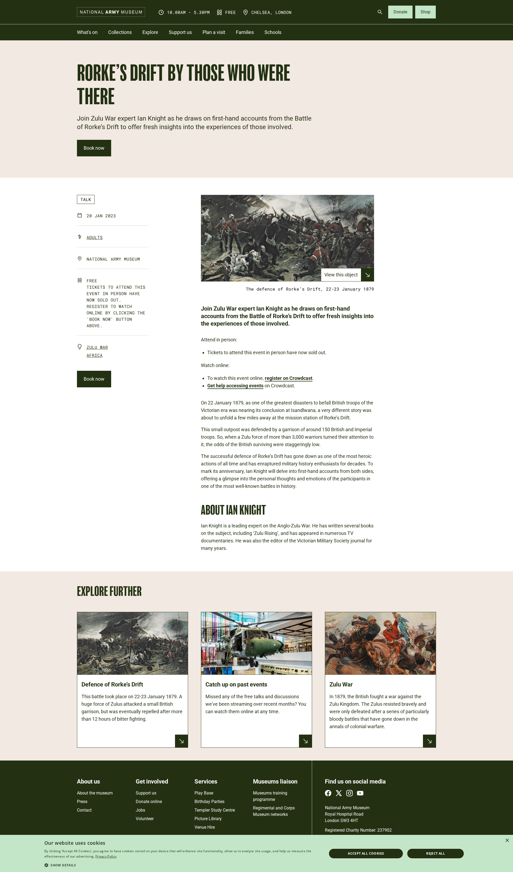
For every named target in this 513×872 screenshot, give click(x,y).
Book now (94, 148)
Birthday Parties (209, 801)
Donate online (149, 801)
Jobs (140, 810)
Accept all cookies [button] (366, 853)
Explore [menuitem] (150, 32)
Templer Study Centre (215, 810)
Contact (84, 810)
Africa (95, 355)
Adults (95, 237)
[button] (181, 865)
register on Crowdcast (288, 378)
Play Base (204, 793)
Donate (400, 11)
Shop (425, 11)
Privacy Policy (105, 856)
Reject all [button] (435, 853)
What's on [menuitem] (87, 32)
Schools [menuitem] (273, 32)
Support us (146, 793)
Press (82, 801)
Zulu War (97, 347)
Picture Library (208, 818)
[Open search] (380, 12)
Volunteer (145, 818)
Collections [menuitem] (120, 32)
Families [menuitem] (245, 32)
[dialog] (256, 853)
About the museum (95, 793)
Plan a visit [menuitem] (214, 32)
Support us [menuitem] (180, 32)
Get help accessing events (235, 385)
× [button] (507, 841)
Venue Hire (205, 827)
